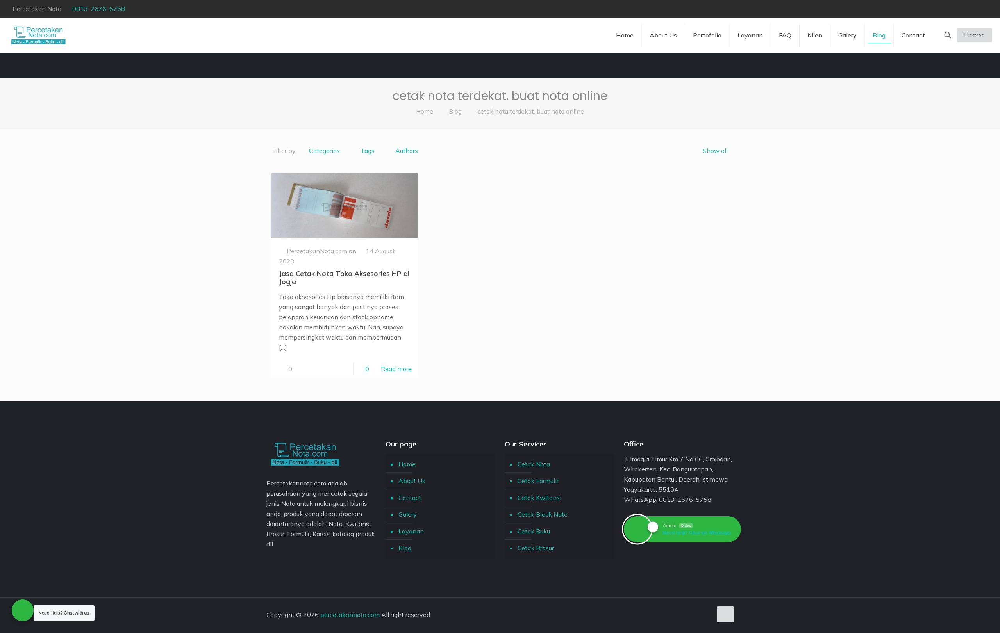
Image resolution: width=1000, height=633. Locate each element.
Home (424, 111)
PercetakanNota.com (317, 251)
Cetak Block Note (543, 514)
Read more (396, 369)
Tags (368, 151)
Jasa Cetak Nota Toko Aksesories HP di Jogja (344, 277)
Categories (324, 151)
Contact (409, 497)
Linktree (974, 35)
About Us (411, 481)
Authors (406, 151)
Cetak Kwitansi (539, 497)
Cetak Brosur (536, 548)
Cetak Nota (534, 464)
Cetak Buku (534, 531)
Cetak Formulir (538, 481)
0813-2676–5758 (98, 8)
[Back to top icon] (725, 614)
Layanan (411, 531)
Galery (407, 514)
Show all (715, 151)
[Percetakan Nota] (39, 35)
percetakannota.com (350, 615)
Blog (455, 111)
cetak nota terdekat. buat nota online (530, 111)
